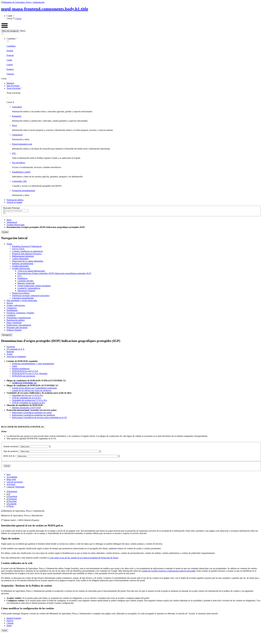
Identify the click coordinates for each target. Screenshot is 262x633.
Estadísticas (22, 278)
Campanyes (12, 308)
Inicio (9, 220)
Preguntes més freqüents (17, 327)
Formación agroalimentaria (23, 190)
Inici (8, 474)
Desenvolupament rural (22, 144)
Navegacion (6, 335)
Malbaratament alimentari (23, 256)
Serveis (10, 303)
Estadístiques (12, 310)
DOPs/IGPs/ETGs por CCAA (25, 371)
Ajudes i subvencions (16, 305)
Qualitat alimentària (20, 266)
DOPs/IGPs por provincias (23, 376)
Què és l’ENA (18, 249)
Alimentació (17, 135)
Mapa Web (11, 479)
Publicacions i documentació (19, 325)
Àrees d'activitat (14, 88)
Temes (9, 244)
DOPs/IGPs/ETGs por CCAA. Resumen (29, 373)
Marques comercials (26, 283)
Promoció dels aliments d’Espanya (27, 254)
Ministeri (10, 83)
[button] (131, 31)
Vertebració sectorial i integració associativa (30, 295)
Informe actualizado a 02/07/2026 (26, 407)
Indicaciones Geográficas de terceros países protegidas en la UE (39, 417)
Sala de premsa (13, 85)
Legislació (11, 315)
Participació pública (15, 200)
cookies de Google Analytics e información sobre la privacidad (168, 571)
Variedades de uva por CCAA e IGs (27, 395)
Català (9, 60)
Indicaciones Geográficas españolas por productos (33, 415)
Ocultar (5, 232)
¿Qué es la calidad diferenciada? (31, 271)
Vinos (14, 366)
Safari (9, 625)
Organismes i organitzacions (19, 317)
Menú (22, 31)
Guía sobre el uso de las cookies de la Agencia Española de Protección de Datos (83, 558)
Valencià (10, 74)
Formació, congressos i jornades (20, 313)
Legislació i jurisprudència (28, 288)
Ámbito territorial (10, 446)
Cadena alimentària (20, 258)
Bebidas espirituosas (20, 368)
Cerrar (4, 630)
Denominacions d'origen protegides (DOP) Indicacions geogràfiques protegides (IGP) (54, 273)
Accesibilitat (12, 477)
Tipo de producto (10, 451)
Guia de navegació (15, 482)
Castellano (11, 46)
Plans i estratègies (14, 322)
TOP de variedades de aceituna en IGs (28, 403)
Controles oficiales (25, 281)
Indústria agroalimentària (22, 263)
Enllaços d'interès (14, 330)
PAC (14, 153)
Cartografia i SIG (19, 181)
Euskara (10, 69)
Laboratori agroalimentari (23, 298)
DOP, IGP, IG (9, 456)
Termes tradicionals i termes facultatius (34, 286)
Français (10, 55)
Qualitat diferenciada (15, 225)
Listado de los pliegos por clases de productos (31, 390)
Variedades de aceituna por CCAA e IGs (29, 400)
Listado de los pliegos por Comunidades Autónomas (34, 388)
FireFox (10, 620)
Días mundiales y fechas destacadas (22, 300)
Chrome (10, 623)
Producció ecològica (20, 293)
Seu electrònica (18, 162)
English (10, 50)
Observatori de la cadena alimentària (27, 261)
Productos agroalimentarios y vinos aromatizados (33, 363)
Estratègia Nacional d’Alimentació (27, 246)
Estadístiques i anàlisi (21, 172)
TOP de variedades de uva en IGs (26, 398)
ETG (19, 276)
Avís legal (11, 484)
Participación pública (16, 320)
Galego (10, 64)
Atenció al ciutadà (14, 202)
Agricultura (17, 107)
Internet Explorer (14, 618)
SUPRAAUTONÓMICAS (24, 383)
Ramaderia (16, 116)
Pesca (14, 125)
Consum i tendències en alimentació (27, 251)
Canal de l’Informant (15, 487)
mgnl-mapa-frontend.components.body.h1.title (44, 8)
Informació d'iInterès (26, 290)
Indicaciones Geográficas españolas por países (32, 412)
